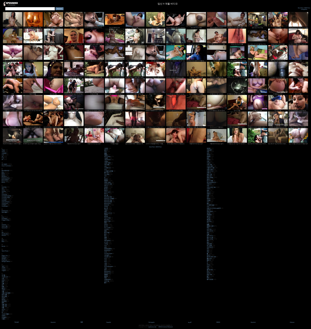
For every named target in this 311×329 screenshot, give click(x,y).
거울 (3, 283)
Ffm (3, 217)
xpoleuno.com (152, 327)
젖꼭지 (208, 198)
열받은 (106, 276)
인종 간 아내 (210, 171)
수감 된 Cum (107, 256)
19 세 (3, 151)
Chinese (292, 322)
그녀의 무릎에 (5, 314)
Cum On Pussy (6, 201)
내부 (105, 166)
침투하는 (209, 221)
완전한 (208, 148)
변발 (105, 237)
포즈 (208, 248)
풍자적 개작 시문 (211, 256)
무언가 (106, 224)
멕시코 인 (106, 219)
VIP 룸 (3, 275)
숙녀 (105, 261)
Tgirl (3, 266)
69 (2, 159)
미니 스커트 (107, 227)
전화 (208, 195)
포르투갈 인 (210, 247)
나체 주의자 (107, 159)
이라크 (208, 159)
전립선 (208, 193)
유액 (208, 153)
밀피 (105, 234)
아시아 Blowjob (108, 266)
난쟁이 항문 (107, 163)
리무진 (106, 206)
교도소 (3, 309)
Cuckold (4, 200)
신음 (105, 264)
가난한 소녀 (5, 276)
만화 (105, 211)
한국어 (208, 273)
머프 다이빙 (107, 218)
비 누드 (106, 242)
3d (2, 156)
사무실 (106, 243)
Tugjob (4, 270)
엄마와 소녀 (107, 273)
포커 (208, 250)
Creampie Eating (6, 195)
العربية (189, 322)
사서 (105, 245)
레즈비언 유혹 (108, 201)
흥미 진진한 (210, 279)
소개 (105, 252)
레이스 (106, 193)
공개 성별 (4, 296)
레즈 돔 (106, 195)
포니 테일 (209, 245)
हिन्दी (82, 322)
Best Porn (300, 8)
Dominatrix (5, 210)
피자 (208, 266)
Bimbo (3, 175)
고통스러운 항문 (6, 293)
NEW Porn (307, 8)
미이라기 (106, 229)
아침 (105, 268)
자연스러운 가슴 (211, 187)
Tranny (4, 269)
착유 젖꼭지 (210, 211)
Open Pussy (5, 251)
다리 (105, 176)
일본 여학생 (210, 177)
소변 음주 (106, 255)
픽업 (208, 268)
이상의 (208, 163)
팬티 (208, 240)
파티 (208, 232)
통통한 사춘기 (210, 226)
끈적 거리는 (107, 156)
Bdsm (3, 173)
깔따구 (106, 150)
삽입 (105, 247)
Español (108, 322)
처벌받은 (209, 214)
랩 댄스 (106, 188)
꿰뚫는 (106, 154)
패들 (208, 234)
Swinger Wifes (6, 261)
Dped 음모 (4, 212)
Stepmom (4, 260)
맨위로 (106, 216)
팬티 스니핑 (210, 237)
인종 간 (209, 172)
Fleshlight (4, 218)
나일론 (106, 158)
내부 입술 (106, 164)
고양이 (3, 289)
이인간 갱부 (210, 166)
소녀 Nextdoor (108, 253)
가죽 (3, 278)
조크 (208, 201)
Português (152, 322)
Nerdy (3, 246)
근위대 (3, 315)
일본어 (208, 179)
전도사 (208, 192)
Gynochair (5, 227)
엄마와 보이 (107, 271)
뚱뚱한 (106, 180)
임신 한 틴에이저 (211, 182)
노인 (105, 169)
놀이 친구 (106, 172)
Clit (3, 193)
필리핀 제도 (210, 269)
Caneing (4, 187)
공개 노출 (4, 294)
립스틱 (106, 208)
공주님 (3, 299)
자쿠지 (208, 188)
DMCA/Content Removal (165, 327)
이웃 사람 (209, 164)
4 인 (3, 158)
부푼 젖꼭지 (107, 240)
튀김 (208, 227)
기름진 (3, 319)
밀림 (105, 231)
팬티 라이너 (210, 235)
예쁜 (105, 277)
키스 (208, 222)
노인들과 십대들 (108, 171)
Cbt (3, 188)
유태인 (208, 154)
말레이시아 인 (108, 213)
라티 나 (106, 185)
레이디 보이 (107, 192)
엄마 (105, 269)
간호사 (3, 280)
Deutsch (53, 322)
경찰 (3, 286)
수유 (105, 260)
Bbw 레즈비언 (5, 170)
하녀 (208, 271)
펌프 (208, 242)
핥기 (208, 276)
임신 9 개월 (210, 180)
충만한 (208, 219)
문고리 (106, 226)
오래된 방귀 (107, 279)
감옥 (3, 281)
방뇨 (105, 235)
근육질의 (4, 317)
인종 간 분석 (210, 169)
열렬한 (106, 274)
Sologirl (4, 258)
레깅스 (106, 190)
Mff (3, 240)
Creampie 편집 (6, 197)
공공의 (3, 298)
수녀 (105, 258)
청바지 (208, 216)
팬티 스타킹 (210, 239)
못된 (105, 222)
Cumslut (4, 204)
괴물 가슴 (4, 304)
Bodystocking (5, 178)
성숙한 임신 (107, 250)
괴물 (3, 307)
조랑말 (208, 200)
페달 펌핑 (209, 243)
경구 (3, 285)
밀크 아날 (106, 232)
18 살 (3, 150)
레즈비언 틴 (107, 203)
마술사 (106, 209)
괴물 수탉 (4, 306)
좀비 (208, 203)
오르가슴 (106, 281)
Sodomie (4, 257)
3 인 (3, 154)
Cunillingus (5, 206)
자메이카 (209, 184)
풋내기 (208, 255)
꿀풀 (105, 153)
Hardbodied (5, 234)
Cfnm (3, 190)
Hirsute (4, 235)
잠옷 (208, 190)
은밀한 (208, 156)
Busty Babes (5, 179)
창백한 (208, 213)
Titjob (3, 267)
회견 (208, 277)
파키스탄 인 (210, 231)
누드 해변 (106, 174)
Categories (304, 9)
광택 (3, 302)
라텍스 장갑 (107, 182)
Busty (3, 182)
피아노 (208, 264)
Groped (4, 224)
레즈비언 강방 (108, 197)
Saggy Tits (5, 255)
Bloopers (4, 176)
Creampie (4, 198)
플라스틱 (209, 258)
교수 (3, 310)
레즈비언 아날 (108, 200)
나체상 (106, 161)
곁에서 (3, 288)
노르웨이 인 (107, 167)
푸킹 (208, 252)
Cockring (4, 194)
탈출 (208, 224)
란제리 (106, 187)
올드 (105, 282)
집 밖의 (209, 209)
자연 (208, 185)
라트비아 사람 (108, 184)
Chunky (4, 191)
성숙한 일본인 (108, 248)
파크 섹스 (209, 229)
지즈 (208, 206)
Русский (17, 322)
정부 (208, 197)
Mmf (3, 241)
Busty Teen (5, 181)
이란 (208, 161)
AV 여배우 (4, 164)
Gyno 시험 (4, 226)
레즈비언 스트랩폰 (109, 198)
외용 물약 (209, 150)
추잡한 (208, 218)
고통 (3, 291)
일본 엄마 (209, 176)
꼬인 (105, 151)
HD (2, 232)
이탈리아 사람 (210, 167)
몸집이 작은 (107, 221)
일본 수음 (209, 174)
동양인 (106, 179)
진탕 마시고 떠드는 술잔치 (214, 208)
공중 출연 (4, 301)
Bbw (3, 172)
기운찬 (106, 148)
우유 (208, 151)
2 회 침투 (4, 153)
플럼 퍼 (209, 260)
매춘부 (106, 214)
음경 (208, 158)
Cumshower (5, 203)
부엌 (105, 239)
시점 (105, 263)
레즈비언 (106, 205)
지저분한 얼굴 (210, 205)
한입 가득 (209, 274)
